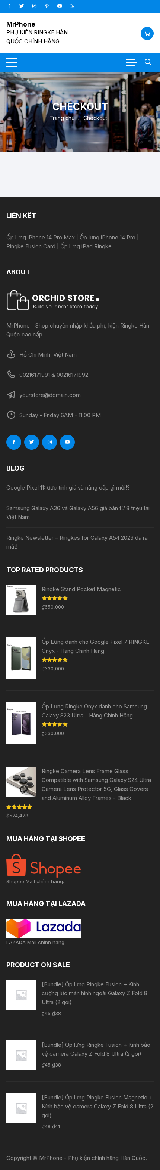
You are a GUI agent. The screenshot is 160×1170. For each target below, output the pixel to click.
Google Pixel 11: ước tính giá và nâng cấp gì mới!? (68, 487)
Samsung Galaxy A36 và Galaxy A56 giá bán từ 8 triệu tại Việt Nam (78, 513)
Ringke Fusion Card (30, 246)
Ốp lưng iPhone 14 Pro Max (40, 237)
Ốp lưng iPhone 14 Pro (107, 237)
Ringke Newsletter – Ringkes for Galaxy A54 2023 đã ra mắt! (77, 542)
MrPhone (20, 24)
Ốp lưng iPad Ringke (86, 246)
